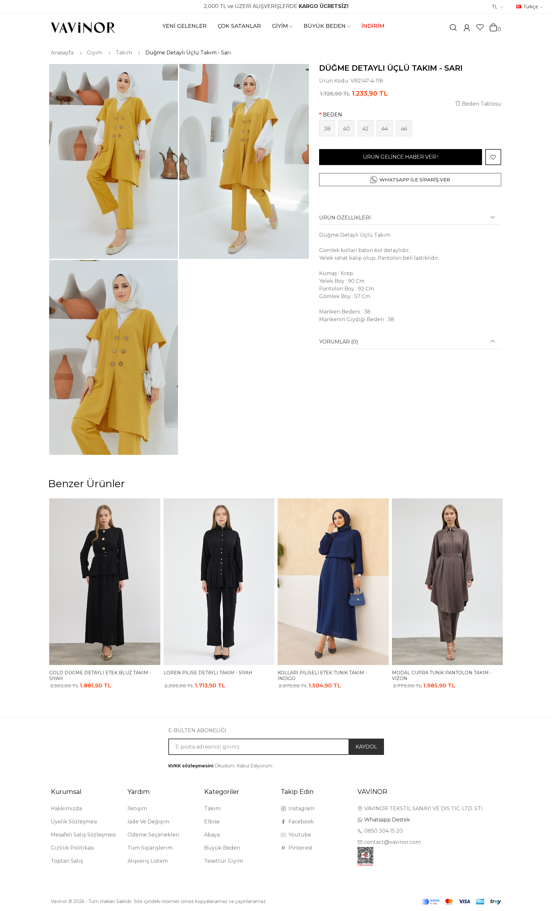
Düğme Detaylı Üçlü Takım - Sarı (188, 53)
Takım (124, 53)
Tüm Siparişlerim (149, 848)
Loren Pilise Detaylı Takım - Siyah (208, 673)
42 (365, 129)
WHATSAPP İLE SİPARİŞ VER (414, 180)
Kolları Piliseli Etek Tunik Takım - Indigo (322, 675)
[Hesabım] (466, 28)
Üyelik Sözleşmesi (74, 822)
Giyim (94, 53)
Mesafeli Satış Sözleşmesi (83, 835)
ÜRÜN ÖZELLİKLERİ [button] (345, 218)
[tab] (410, 220)
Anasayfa (62, 53)
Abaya (212, 835)
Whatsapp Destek (387, 820)
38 (327, 129)
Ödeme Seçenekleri (153, 835)
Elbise (212, 822)
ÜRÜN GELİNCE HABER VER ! (400, 157)
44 (384, 129)
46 (404, 129)
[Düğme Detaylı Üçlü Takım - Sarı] (113, 161)
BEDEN (332, 115)
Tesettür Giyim (223, 861)
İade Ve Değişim (148, 822)
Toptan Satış (67, 861)
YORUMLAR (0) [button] (338, 342)
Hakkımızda (66, 808)
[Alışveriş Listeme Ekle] (493, 157)
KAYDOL (366, 747)
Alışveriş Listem (147, 861)
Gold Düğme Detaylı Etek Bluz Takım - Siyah (100, 675)
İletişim (137, 808)
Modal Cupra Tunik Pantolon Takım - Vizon (442, 675)
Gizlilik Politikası (72, 848)
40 (346, 129)
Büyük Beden (222, 848)
